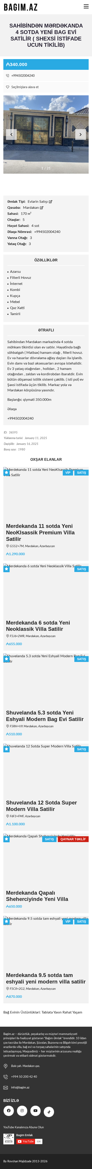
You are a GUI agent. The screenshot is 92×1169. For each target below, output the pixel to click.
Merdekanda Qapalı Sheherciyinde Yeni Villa (37, 896)
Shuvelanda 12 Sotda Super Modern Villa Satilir (41, 806)
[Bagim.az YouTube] (35, 1110)
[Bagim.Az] (19, 7)
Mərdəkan (31, 207)
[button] (80, 134)
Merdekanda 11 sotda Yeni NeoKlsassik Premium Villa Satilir (40, 532)
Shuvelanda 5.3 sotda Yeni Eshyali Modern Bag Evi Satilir (45, 716)
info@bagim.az (20, 1087)
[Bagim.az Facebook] (8, 1110)
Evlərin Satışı (38, 201)
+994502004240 (22, 75)
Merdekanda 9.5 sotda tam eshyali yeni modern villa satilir (46, 978)
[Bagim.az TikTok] (49, 1112)
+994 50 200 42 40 (24, 1076)
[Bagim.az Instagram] (22, 1110)
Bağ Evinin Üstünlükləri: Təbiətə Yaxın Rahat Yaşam (42, 1012)
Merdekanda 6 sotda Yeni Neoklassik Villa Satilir (38, 626)
